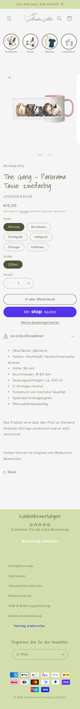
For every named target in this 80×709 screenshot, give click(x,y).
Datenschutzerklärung (25, 616)
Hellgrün (41, 237)
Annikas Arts (32, 697)
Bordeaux (38, 227)
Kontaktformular (21, 566)
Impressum (17, 576)
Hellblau (37, 247)
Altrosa (14, 227)
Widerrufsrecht (20, 596)
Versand (24, 211)
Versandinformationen (25, 586)
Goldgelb (15, 237)
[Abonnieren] (63, 654)
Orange (14, 247)
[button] (9, 18)
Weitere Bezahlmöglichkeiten (40, 322)
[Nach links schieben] (30, 155)
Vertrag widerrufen (29, 626)
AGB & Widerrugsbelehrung (29, 606)
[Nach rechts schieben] (49, 155)
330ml (13, 264)
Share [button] (12, 472)
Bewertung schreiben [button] (40, 541)
